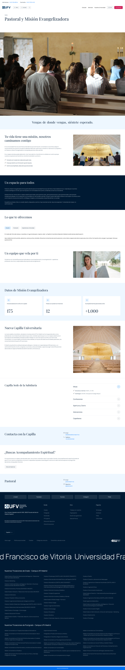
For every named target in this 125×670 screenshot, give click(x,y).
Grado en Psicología (88, 618)
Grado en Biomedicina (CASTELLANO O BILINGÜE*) (57, 582)
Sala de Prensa (74, 518)
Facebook (39, 497)
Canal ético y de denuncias (58, 540)
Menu (17, 7)
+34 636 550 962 (69, 439)
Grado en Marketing (10, 581)
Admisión (90, 7)
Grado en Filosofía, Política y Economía (15, 598)
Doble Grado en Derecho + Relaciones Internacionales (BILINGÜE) (22, 592)
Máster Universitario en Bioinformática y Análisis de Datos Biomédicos (23, 647)
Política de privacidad (19, 540)
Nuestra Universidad (100, 7)
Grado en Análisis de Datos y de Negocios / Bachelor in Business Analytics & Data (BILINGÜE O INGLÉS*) (21, 584)
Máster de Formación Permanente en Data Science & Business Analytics (99, 654)
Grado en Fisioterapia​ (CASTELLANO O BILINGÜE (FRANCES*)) (60, 576)
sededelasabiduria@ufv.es (72, 434)
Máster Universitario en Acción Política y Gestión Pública (98, 643)
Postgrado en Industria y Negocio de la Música (56, 637)
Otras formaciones (49, 524)
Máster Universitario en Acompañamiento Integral (57, 655)
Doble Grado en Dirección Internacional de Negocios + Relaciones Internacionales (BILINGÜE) (22, 577)
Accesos (24, 7)
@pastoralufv (69, 486)
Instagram (86, 497)
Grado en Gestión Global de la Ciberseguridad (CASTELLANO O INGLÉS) (23, 604)
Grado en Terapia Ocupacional (52, 593)
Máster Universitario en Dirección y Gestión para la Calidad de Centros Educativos (62, 651)
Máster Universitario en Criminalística (93, 630)
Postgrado (46, 513)
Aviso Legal (7, 540)
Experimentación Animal (50, 630)
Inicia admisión (118, 7)
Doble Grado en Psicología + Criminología (15, 610)
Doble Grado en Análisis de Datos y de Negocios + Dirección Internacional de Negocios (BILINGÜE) (98, 604)
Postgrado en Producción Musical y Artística (55, 633)
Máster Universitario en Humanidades (54, 647)
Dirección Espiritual (10, 467)
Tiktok (109, 497)
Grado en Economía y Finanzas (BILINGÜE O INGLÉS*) (19, 588)
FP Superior (47, 518)
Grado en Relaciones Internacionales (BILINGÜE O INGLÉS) (20, 607)
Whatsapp (98, 510)
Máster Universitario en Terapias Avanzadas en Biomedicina (20, 630)
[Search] (29, 7)
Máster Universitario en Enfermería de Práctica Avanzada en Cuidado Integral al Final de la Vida (23, 643)
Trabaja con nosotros (75, 510)
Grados (46, 510)
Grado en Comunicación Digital (91, 609)
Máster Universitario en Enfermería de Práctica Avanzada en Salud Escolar (22, 634)
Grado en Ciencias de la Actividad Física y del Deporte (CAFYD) (60, 579)
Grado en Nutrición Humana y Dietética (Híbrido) (56, 596)
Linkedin (15, 497)
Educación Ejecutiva (49, 521)
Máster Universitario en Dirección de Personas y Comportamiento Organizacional (100, 646)
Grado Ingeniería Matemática (90, 601)
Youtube (62, 497)
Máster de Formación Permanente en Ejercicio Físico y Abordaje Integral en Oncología (21, 654)
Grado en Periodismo (49, 612)
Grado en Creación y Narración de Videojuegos (95, 579)
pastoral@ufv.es (69, 481)
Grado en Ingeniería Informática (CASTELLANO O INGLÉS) (98, 598)
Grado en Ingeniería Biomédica (52, 606)
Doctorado (46, 515)
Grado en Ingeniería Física (90, 587)
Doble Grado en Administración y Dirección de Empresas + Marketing (101, 612)
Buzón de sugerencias (76, 515)
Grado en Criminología (50, 609)
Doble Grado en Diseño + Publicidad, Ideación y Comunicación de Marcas (22, 617)
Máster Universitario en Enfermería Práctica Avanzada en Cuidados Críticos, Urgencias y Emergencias (22, 639)
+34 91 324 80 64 (13, 2)
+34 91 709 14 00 (30, 2)
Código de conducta (42, 540)
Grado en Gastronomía (89, 615)
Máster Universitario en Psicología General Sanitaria (57, 640)
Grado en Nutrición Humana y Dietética (54, 590)
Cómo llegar (99, 518)
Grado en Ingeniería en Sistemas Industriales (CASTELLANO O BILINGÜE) (99, 583)
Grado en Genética (49, 615)
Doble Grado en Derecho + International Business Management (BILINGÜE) (99, 594)
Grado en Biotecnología (50, 602)
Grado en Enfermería (10, 595)
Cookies (31, 540)
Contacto (98, 513)
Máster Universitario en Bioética (13, 650)
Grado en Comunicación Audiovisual (92, 590)
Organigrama (73, 513)
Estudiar (84, 7)
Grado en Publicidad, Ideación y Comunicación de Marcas (59, 618)
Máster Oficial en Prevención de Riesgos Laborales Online (98, 650)
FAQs (97, 515)
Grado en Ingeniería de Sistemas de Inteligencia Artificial (19, 601)
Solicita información (62, 668)
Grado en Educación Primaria (12, 613)
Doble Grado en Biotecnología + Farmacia (54, 599)
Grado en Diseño (87, 576)
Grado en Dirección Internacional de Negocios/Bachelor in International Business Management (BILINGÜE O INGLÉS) (59, 586)
